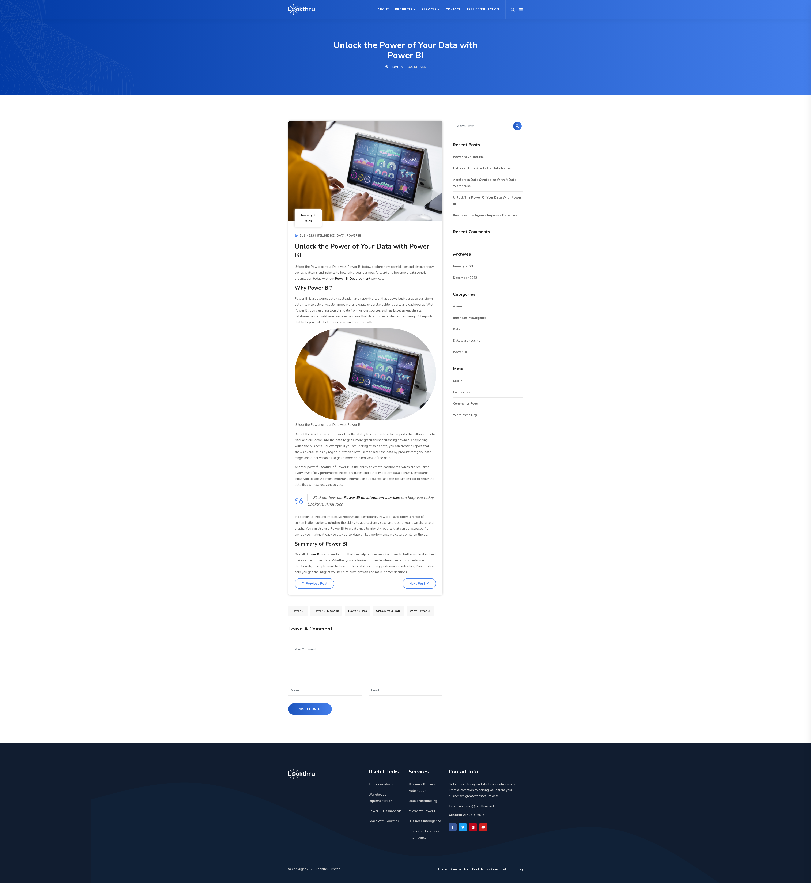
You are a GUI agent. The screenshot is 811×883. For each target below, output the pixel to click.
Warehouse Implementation (380, 797)
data (340, 236)
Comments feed (465, 403)
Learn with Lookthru (384, 821)
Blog (519, 869)
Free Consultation (483, 9)
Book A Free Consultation (491, 869)
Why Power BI (420, 611)
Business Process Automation (422, 787)
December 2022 (465, 278)
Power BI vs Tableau (469, 157)
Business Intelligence (317, 236)
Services (429, 9)
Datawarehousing (467, 341)
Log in (457, 381)
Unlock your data (388, 611)
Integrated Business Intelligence (424, 834)
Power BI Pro (357, 611)
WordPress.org (465, 415)
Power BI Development (353, 278)
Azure (457, 306)
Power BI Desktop (326, 611)
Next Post (417, 583)
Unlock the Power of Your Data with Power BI (487, 200)
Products (403, 9)
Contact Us (459, 869)
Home (394, 67)
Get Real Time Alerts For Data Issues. (482, 168)
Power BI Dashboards (385, 811)
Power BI (354, 236)
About (383, 9)
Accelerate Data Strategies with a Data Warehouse (484, 183)
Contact (453, 9)
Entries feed (462, 392)
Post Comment (310, 709)
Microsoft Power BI (423, 811)
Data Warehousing (423, 801)
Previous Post (316, 583)
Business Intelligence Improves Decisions (485, 215)
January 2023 (463, 266)
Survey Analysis (381, 784)
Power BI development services (372, 497)
